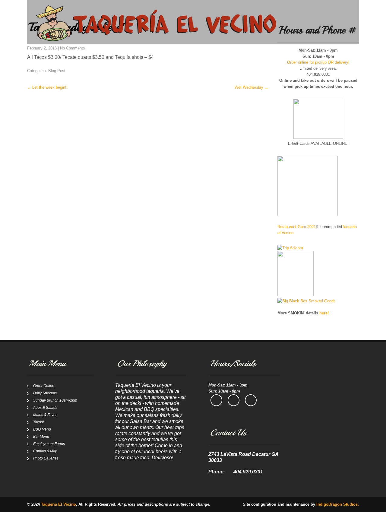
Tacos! (38, 422)
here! (324, 313)
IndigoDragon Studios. (337, 504)
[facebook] (216, 400)
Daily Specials (45, 393)
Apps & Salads (45, 407)
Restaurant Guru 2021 (296, 226)
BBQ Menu (42, 429)
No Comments (72, 48)
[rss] (251, 400)
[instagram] (233, 400)
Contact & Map (45, 451)
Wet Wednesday (251, 87)
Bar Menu (41, 436)
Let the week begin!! (47, 87)
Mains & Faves (45, 415)
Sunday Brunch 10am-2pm (55, 400)
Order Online (43, 386)
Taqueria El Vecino (58, 504)
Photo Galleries (46, 458)
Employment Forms (49, 444)
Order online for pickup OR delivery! (318, 62)
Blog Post (56, 70)
